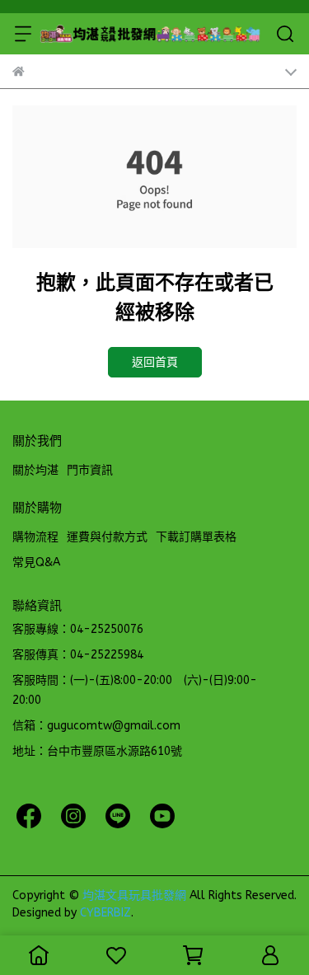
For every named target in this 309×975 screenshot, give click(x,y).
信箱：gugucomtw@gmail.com (96, 726)
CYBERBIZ (105, 913)
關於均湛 (35, 470)
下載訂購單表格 (196, 537)
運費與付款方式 (107, 537)
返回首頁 (155, 362)
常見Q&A (36, 562)
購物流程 (35, 537)
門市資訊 (90, 470)
